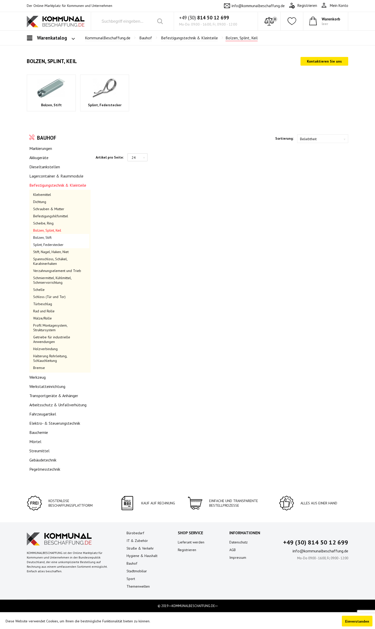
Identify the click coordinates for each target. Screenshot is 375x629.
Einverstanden (357, 621)
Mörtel (35, 441)
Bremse (39, 367)
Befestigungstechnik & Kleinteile (57, 185)
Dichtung (39, 201)
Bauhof (46, 137)
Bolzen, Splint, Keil (47, 230)
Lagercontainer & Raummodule (56, 176)
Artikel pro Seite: (110, 157)
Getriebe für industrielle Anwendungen (51, 339)
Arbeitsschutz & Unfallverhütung (57, 404)
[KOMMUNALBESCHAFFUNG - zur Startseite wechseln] (55, 22)
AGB (232, 550)
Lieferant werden (191, 542)
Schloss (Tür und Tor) (49, 296)
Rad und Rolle (44, 311)
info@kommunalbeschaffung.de (258, 5)
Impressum (237, 557)
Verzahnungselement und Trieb (57, 270)
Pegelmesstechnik (44, 469)
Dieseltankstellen (44, 166)
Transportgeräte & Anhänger (53, 395)
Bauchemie (38, 432)
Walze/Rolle (42, 318)
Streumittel (39, 450)
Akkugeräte (38, 157)
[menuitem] (334, 5)
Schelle (39, 289)
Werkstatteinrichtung (47, 386)
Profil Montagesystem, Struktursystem (50, 327)
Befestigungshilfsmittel (50, 216)
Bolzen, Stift (51, 105)
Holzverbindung (45, 349)
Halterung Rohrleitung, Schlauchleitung (50, 358)
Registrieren (187, 550)
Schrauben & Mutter (48, 209)
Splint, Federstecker (104, 105)
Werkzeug (37, 377)
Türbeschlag (42, 304)
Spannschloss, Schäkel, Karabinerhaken (50, 261)
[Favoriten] (291, 21)
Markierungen (40, 148)
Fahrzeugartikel (42, 414)
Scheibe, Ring (43, 223)
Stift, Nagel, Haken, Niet (51, 252)
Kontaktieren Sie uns (324, 61)
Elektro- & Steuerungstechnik (54, 423)
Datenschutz (238, 542)
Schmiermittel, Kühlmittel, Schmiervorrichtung (52, 280)
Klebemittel (42, 194)
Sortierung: (284, 138)
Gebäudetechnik (42, 459)
